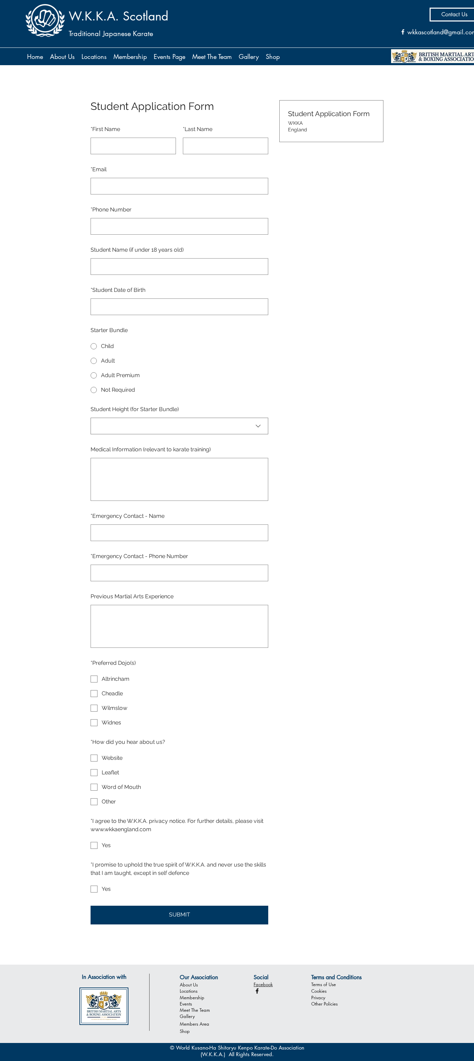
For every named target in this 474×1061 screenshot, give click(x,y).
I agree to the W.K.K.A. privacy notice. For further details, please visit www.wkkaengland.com (177, 825)
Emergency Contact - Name (127, 516)
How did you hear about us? (128, 742)
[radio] (179, 346)
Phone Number (111, 209)
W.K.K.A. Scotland (118, 16)
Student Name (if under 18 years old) (137, 249)
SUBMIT (179, 914)
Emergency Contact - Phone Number (139, 556)
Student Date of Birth (118, 290)
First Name (105, 129)
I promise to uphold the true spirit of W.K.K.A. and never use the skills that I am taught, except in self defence (178, 868)
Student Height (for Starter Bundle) (135, 409)
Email (99, 169)
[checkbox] (179, 679)
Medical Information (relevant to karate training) (151, 449)
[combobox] (179, 426)
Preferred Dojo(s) (113, 663)
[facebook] (257, 991)
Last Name (197, 129)
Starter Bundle (109, 330)
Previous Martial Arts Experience (132, 596)
